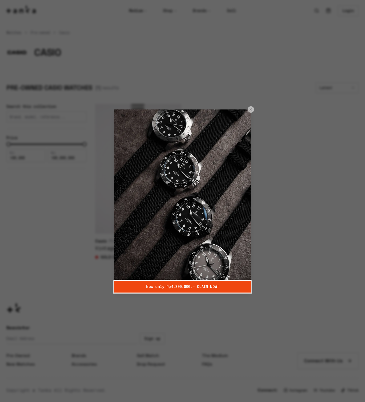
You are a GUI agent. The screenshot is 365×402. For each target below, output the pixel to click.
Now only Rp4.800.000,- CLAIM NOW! (182, 286)
